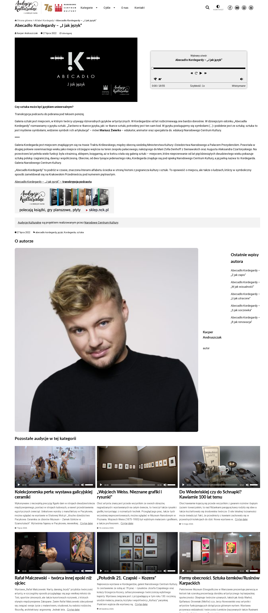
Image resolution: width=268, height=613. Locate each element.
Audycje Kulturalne (29, 222)
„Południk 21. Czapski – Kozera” (126, 578)
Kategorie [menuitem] (87, 7)
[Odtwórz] (18, 484)
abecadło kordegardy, (47, 232)
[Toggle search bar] (207, 7)
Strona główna (25, 20)
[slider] (152, 68)
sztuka (80, 232)
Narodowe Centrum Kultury (101, 222)
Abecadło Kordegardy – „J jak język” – (53, 181)
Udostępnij (66, 33)
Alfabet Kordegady (44, 20)
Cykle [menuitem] (107, 7)
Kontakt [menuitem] (140, 7)
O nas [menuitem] (124, 7)
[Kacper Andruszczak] (106, 340)
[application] (55, 485)
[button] (201, 73)
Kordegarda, (70, 232)
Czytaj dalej (86, 523)
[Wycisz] (82, 484)
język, (61, 232)
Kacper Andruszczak (27, 33)
